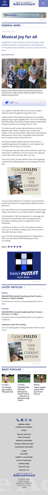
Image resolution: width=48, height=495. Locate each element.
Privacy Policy (21, 485)
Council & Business (24, 427)
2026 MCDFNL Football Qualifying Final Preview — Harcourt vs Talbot (23, 313)
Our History (24, 467)
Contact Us (24, 470)
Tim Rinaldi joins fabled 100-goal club (7, 389)
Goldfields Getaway (24, 447)
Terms (29, 485)
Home (24, 451)
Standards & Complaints (24, 483)
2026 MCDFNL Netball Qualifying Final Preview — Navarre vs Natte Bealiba (23, 297)
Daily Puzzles (24, 437)
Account (24, 454)
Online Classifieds (24, 440)
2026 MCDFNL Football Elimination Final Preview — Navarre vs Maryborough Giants (23, 393)
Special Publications (24, 444)
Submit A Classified (24, 457)
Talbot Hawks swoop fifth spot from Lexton (40, 390)
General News (11, 25)
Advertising (24, 464)
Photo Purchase (24, 460)
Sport (24, 430)
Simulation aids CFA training (14, 324)
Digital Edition (24, 434)
